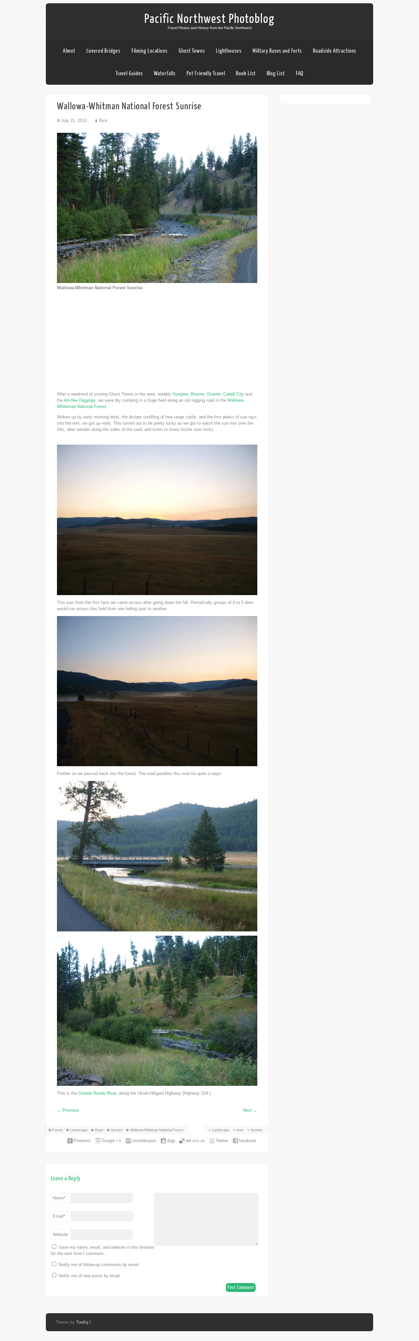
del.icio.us (195, 1140)
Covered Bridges (103, 51)
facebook (247, 1140)
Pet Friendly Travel (206, 73)
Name (59, 1197)
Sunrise (117, 1130)
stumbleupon (144, 1140)
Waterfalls (164, 73)
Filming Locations (150, 51)
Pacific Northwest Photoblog (209, 19)
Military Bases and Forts (277, 51)
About (69, 51)
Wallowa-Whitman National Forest (156, 1130)
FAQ (300, 73)
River (99, 1130)
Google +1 (111, 1140)
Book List (245, 73)
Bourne (197, 394)
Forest (57, 1130)
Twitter (222, 1140)
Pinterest (82, 1140)
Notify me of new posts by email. (90, 1275)
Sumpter (180, 394)
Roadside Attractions (334, 51)
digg (171, 1140)
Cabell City (233, 394)
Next (250, 1110)
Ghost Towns (192, 51)
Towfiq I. (84, 1322)
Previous (68, 1110)
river (240, 1130)
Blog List (276, 73)
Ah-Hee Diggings (80, 400)
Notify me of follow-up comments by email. (99, 1264)
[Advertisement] (157, 341)
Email (59, 1216)
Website (60, 1234)
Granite (214, 394)
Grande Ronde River (97, 1093)
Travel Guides (129, 73)
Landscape (79, 1130)
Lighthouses (229, 51)
